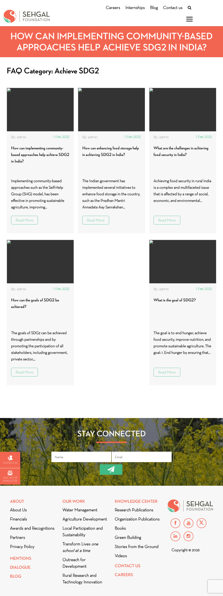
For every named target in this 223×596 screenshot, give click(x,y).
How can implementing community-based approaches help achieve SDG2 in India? (40, 154)
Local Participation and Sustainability (83, 531)
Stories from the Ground (137, 546)
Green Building (128, 537)
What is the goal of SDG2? (175, 299)
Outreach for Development (74, 563)
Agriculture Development (85, 519)
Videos (121, 555)
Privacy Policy (22, 546)
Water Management (80, 509)
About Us (18, 509)
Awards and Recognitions (32, 528)
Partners (17, 537)
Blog (154, 7)
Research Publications (134, 509)
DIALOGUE (20, 567)
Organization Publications (137, 519)
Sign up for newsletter (10, 479)
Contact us (172, 7)
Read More (24, 220)
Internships (135, 7)
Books (120, 528)
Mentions (20, 558)
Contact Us (127, 565)
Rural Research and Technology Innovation (82, 578)
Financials (18, 519)
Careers (113, 7)
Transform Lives (80, 547)
